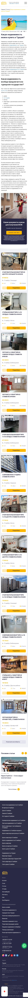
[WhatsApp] (24, 945)
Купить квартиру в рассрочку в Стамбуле (13, 833)
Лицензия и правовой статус (10, 921)
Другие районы (15, 685)
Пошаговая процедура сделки (10, 924)
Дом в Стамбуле (6, 810)
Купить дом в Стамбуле (8, 849)
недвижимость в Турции (17, 69)
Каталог (4, 880)
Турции (21, 45)
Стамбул (7, 280)
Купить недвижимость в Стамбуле (11, 840)
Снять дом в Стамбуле (8, 864)
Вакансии (4, 918)
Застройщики (6, 891)
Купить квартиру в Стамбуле (10, 837)
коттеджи (6, 98)
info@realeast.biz (6, 950)
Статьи (8, 9)
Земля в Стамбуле (7, 813)
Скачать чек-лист (14, 232)
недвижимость (13, 45)
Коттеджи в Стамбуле (8, 816)
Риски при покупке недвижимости (11, 932)
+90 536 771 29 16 (14, 3)
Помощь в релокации (7, 929)
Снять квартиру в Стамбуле (9, 861)
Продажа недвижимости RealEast (11, 927)
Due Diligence (5, 900)
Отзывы (4, 889)
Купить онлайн (6, 907)
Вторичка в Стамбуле (8, 807)
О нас (3, 883)
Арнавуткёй (14, 725)
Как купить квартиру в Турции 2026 (11, 858)
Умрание (13, 483)
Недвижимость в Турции (8, 853)
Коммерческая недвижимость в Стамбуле (13, 820)
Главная (3, 9)
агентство (4, 90)
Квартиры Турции (7, 856)
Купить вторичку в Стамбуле (10, 846)
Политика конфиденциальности (11, 915)
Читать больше (12, 791)
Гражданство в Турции (8, 913)
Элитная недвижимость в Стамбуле (12, 823)
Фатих (12, 320)
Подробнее (16, 288)
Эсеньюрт (13, 280)
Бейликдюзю (14, 363)
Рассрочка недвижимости (9, 910)
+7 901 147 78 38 (6, 943)
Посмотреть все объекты (13, 742)
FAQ (3, 897)
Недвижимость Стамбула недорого (12, 830)
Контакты (4, 894)
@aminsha (14, 980)
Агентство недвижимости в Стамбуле (12, 805)
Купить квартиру (6, 843)
